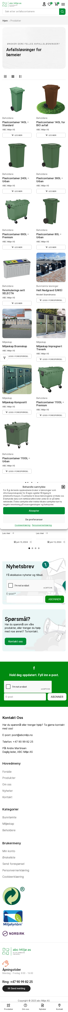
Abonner (54, 599)
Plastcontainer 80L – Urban (48, 236)
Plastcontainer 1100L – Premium (50, 404)
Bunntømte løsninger (47, 286)
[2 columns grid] (5, 77)
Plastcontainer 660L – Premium (15, 236)
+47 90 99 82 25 (23, 741)
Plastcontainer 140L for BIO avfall (50, 124)
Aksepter (34, 510)
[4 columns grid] (13, 77)
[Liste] (20, 77)
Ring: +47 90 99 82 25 (17, 982)
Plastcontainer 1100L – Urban (16, 460)
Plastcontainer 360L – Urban (49, 180)
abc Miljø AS (43, 1000)
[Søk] (62, 11)
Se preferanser (34, 519)
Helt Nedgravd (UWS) (49, 290)
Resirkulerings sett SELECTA (13, 292)
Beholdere (7, 118)
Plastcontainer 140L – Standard (15, 124)
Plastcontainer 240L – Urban (15, 180)
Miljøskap (7, 342)
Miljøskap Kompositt (14, 402)
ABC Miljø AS (8, 129)
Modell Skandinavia (46, 294)
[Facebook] (34, 668)
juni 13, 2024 (22, 542)
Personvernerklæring (42, 525)
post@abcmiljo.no (22, 735)
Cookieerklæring (22, 525)
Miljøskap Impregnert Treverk (49, 348)
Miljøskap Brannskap (14, 346)
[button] (63, 486)
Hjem (5, 20)
